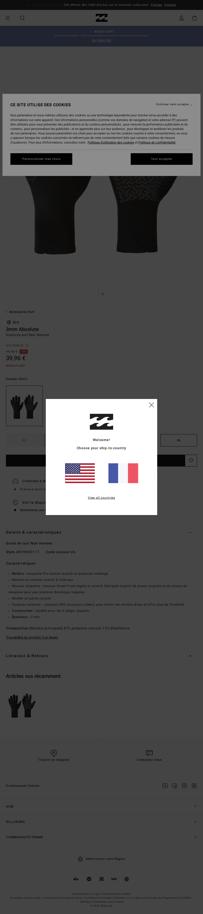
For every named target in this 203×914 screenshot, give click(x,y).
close (151, 404)
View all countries (101, 497)
